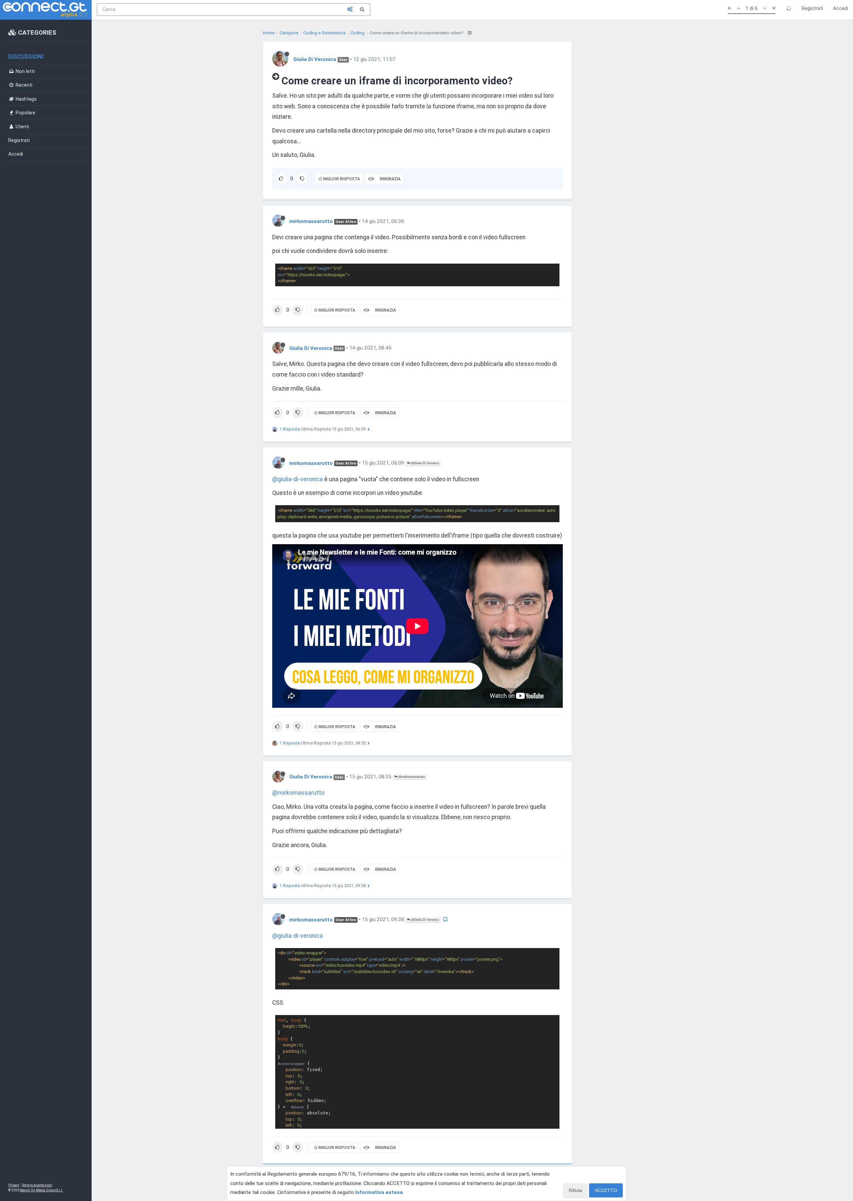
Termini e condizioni (37, 1185)
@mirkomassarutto (411, 776)
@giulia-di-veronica (297, 479)
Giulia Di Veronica (314, 59)
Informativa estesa (379, 1192)
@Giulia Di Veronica (424, 463)
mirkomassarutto (311, 221)
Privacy (13, 1185)
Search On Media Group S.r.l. (41, 1190)
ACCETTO (606, 1190)
